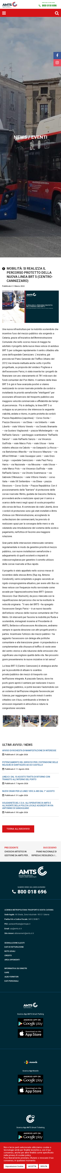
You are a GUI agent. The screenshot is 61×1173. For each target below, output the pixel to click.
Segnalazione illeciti (14, 943)
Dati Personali (11, 981)
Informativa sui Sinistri (15, 968)
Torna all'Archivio (18, 829)
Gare (6, 973)
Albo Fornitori (11, 977)
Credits (8, 955)
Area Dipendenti (12, 960)
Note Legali (9, 951)
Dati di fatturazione (14, 947)
